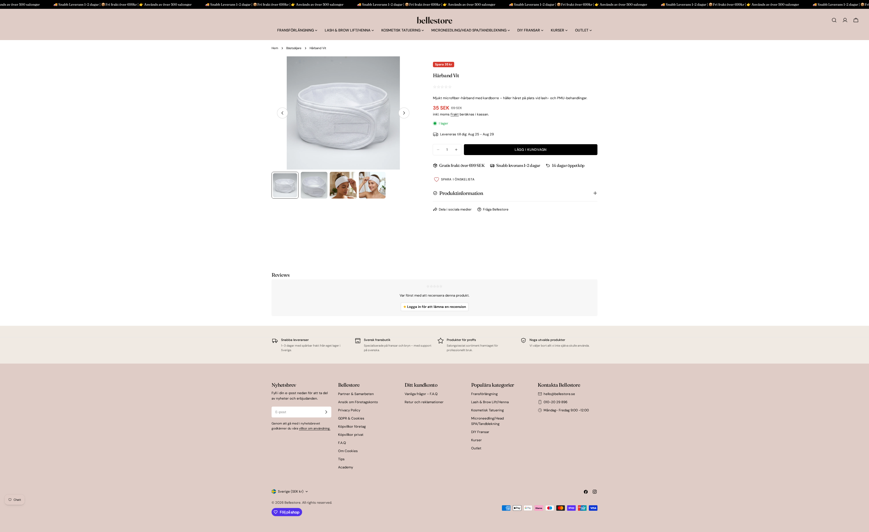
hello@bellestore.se (559, 394)
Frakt (455, 114)
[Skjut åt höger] (404, 113)
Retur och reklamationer (424, 402)
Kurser (476, 440)
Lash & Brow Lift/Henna (490, 402)
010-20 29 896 (555, 402)
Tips (341, 459)
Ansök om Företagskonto (358, 402)
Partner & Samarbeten (356, 394)
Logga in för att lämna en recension (434, 306)
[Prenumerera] (326, 412)
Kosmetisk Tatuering (487, 410)
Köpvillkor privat (350, 434)
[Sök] (834, 20)
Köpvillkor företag (352, 426)
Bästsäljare (293, 48)
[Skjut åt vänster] (282, 113)
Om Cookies (348, 451)
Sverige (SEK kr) (290, 491)
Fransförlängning (484, 394)
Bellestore (292, 502)
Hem (275, 48)
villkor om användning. (314, 428)
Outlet (476, 448)
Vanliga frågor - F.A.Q (421, 394)
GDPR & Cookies (351, 418)
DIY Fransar (480, 432)
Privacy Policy (349, 410)
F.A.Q (342, 443)
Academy (345, 467)
